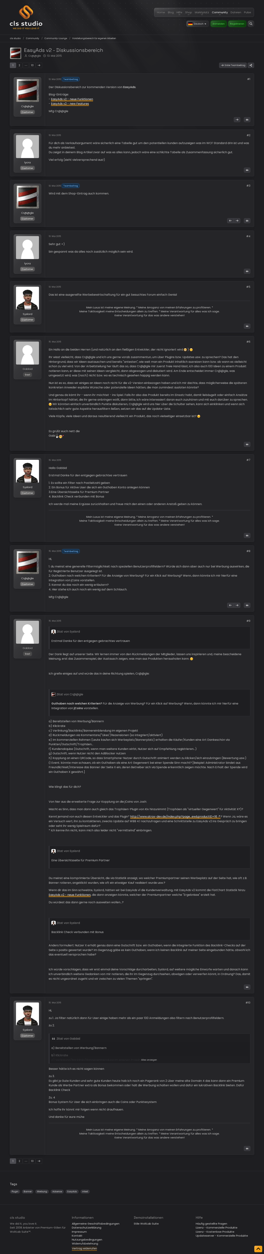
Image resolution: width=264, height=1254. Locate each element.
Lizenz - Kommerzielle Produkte (216, 1227)
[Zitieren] (247, 119)
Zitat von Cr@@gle (70, 694)
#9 (248, 621)
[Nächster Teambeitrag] (237, 119)
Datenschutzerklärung (86, 1227)
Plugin (15, 1191)
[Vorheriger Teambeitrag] (230, 220)
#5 (248, 287)
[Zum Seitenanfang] (258, 1249)
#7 (248, 460)
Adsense (57, 1191)
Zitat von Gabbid (68, 1039)
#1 (248, 79)
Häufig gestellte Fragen (211, 1223)
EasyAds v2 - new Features (70, 104)
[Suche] (251, 24)
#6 (248, 342)
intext (85, 1191)
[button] (197, 24)
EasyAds (72, 1191)
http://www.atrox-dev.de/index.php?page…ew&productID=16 (173, 816)
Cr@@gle (34, 56)
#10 (248, 1002)
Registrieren (237, 23)
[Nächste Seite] (39, 65)
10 (32, 65)
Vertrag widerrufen (84, 1248)
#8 (248, 551)
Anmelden (218, 23)
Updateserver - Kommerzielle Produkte (222, 1235)
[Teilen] (251, 65)
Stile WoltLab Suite (146, 1223)
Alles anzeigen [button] (149, 1059)
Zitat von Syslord (68, 632)
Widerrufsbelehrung (85, 1243)
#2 (248, 135)
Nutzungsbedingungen (87, 1239)
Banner (28, 1191)
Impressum (79, 1232)
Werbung (42, 1191)
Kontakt (77, 1235)
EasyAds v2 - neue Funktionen (72, 99)
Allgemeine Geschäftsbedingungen (95, 1223)
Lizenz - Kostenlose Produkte (215, 1232)
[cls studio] (26, 17)
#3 (248, 185)
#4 (248, 236)
